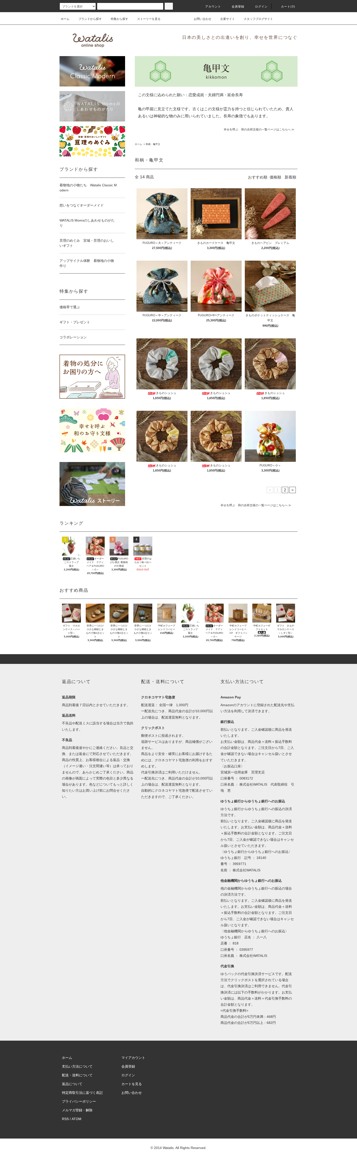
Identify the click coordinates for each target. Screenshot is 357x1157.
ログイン (261, 6)
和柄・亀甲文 (153, 144)
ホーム (65, 19)
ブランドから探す (90, 19)
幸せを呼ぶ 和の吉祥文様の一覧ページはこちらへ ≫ (259, 129)
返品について (72, 1084)
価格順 (275, 177)
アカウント (213, 6)
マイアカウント (133, 1058)
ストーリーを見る (149, 19)
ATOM (76, 1119)
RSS (65, 1119)
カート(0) (288, 6)
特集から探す (119, 19)
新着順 (290, 177)
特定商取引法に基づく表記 (82, 1093)
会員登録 (238, 6)
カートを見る (131, 1084)
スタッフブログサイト (258, 19)
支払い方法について (77, 1066)
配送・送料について (77, 1075)
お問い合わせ (202, 19)
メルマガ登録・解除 (77, 1110)
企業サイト (227, 19)
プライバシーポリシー (79, 1101)
